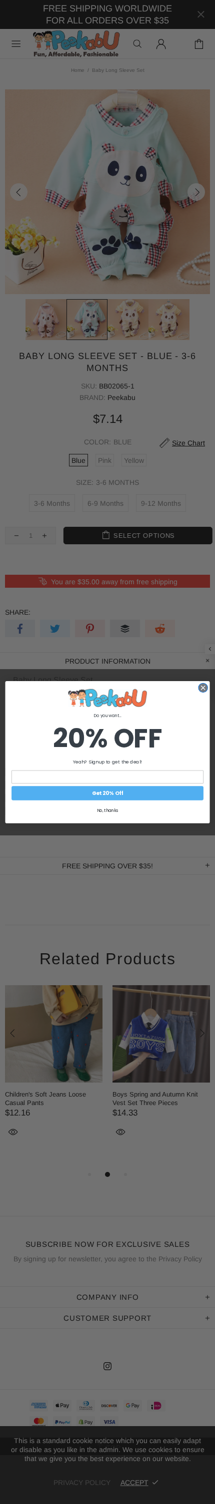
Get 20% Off (108, 793)
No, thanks (107, 810)
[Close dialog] (203, 687)
